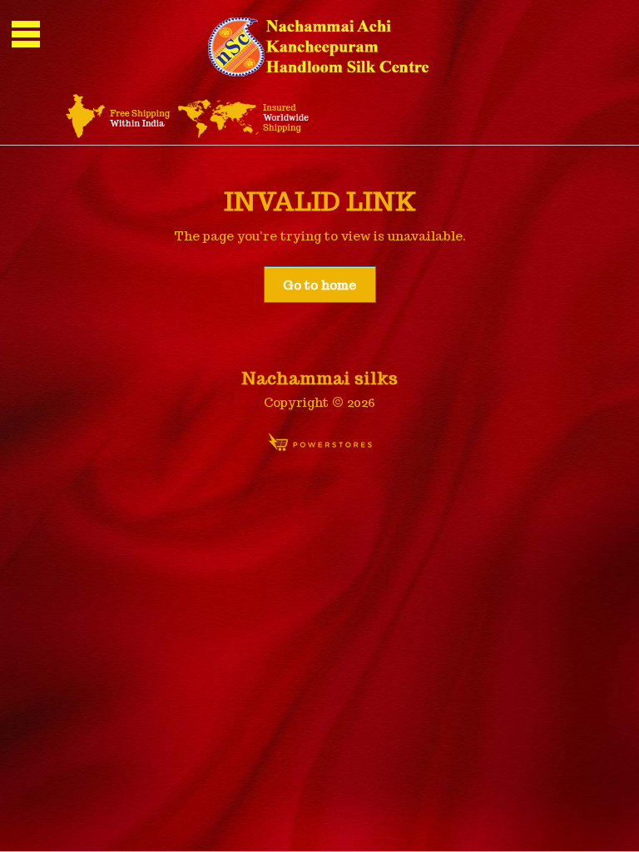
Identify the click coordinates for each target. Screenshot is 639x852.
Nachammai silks (319, 378)
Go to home (319, 285)
